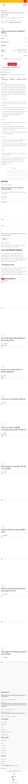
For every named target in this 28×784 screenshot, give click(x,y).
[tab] (5, 79)
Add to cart (12, 64)
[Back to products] (4, 25)
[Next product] (5, 25)
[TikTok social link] (5, 3)
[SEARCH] (25, 1)
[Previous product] (2, 25)
